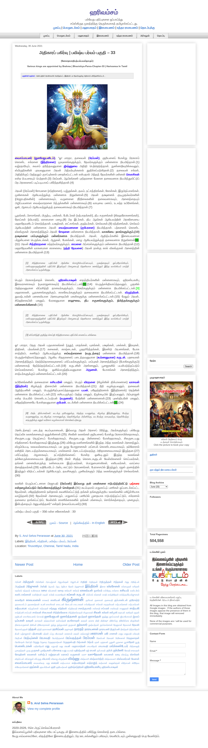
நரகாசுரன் (47, 629)
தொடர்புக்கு (147, 27)
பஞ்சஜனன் (25, 633)
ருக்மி (109, 650)
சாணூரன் (124, 608)
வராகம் (65, 654)
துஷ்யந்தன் (93, 625)
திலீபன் (33, 625)
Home (78, 564)
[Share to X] (90, 536)
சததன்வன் (109, 604)
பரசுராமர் (68, 633)
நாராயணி (104, 629)
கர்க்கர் (89, 594)
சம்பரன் (105, 608)
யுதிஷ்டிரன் (79, 650)
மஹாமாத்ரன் (79, 646)
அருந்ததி (20, 586)
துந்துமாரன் (62, 625)
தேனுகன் (117, 625)
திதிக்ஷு (104, 620)
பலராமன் (96, 633)
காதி (104, 594)
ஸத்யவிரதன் (78, 662)
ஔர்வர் (98, 590)
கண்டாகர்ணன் (23, 594)
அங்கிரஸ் (39, 582)
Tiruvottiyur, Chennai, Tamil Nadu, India (53, 546)
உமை (44, 590)
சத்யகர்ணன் (121, 604)
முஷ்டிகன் (45, 650)
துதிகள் (153, 454)
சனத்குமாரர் (84, 608)
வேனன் (135, 658)
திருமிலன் (134, 620)
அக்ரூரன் (28, 581)
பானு (120, 633)
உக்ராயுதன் (126, 586)
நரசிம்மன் (58, 629)
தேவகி (135, 624)
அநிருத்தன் (105, 581)
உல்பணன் (52, 590)
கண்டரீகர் (134, 590)
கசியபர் (124, 590)
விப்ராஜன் (29, 659)
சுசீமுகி (113, 612)
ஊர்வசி (68, 590)
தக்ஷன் (29, 620)
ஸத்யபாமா (65, 663)
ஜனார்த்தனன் (68, 616)
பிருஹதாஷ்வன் (55, 642)
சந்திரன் (42, 541)
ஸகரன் (55, 662)
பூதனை (119, 642)
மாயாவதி (103, 646)
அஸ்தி (43, 586)
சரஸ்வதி (114, 608)
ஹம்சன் (34, 667)
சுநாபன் (121, 612)
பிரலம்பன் (101, 638)
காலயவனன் (33, 600)
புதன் (96, 642)
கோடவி (68, 604)
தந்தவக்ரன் (49, 620)
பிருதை (43, 642)
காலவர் (45, 600)
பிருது (36, 642)
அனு (127, 582)
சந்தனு (53, 608)
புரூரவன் (104, 642)
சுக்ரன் (105, 612)
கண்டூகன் (37, 594)
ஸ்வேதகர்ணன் (22, 667)
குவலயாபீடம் (21, 604)
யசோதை (57, 650)
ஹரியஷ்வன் (61, 667)
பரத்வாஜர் (84, 633)
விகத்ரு (125, 654)
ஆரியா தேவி (67, 586)
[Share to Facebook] (93, 536)
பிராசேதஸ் (20, 642)
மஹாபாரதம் (89, 27)
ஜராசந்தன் (94, 616)
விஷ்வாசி (84, 659)
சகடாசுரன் (78, 604)
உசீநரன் (135, 586)
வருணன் (75, 654)
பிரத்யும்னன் (31, 638)
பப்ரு (52, 633)
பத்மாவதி (37, 633)
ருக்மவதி (101, 650)
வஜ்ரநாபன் (54, 654)
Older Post (131, 564)
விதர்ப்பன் (19, 659)
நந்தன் (32, 629)
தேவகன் (127, 625)
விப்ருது (37, 659)
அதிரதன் (93, 582)
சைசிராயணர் (29, 616)
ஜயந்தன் (82, 616)
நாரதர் (79, 629)
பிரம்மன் (72, 541)
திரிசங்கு (114, 620)
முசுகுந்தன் (20, 650)
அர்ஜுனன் (32, 586)
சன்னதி (96, 608)
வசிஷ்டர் (42, 654)
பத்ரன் (46, 633)
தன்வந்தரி (61, 620)
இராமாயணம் (107, 27)
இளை (103, 586)
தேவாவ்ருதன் (21, 629)
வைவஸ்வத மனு (42, 663)
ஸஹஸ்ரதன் (114, 663)
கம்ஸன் (71, 594)
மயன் (67, 646)
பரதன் (76, 633)
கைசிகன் (50, 604)
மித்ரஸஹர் (134, 646)
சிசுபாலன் (47, 612)
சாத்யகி (134, 608)
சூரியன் (18, 616)
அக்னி (18, 582)
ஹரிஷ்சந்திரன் (76, 666)
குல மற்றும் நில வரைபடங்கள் (163, 469)
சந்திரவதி (72, 608)
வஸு (84, 654)
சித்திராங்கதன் (75, 612)
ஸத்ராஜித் (92, 662)
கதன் (45, 594)
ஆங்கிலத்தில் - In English (89, 523)
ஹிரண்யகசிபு (92, 667)
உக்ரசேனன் (113, 586)
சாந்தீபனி (19, 612)
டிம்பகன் (20, 620)
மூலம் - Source (59, 523)
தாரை (91, 620)
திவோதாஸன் (43, 625)
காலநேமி (20, 600)
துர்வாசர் (82, 624)
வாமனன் (109, 654)
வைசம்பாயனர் (23, 663)
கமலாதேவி (60, 594)
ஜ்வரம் (136, 616)
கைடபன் (60, 604)
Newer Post (24, 564)
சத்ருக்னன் (33, 608)
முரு (28, 650)
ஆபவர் (51, 586)
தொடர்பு (161, 35)
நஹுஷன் (69, 629)
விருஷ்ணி (62, 659)
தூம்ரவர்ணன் (106, 625)
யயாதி (70, 650)
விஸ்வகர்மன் (123, 658)
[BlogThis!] (87, 536)
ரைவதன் (135, 650)
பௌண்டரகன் (23, 646)
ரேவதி (127, 650)
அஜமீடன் (74, 582)
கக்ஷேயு (107, 590)
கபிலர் (51, 594)
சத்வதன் (44, 608)
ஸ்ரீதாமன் (125, 663)
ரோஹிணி (20, 654)
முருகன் (35, 650)
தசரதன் (39, 620)
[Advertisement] (171, 93)
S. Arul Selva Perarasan (47, 703)
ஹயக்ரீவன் (45, 667)
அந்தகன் (118, 581)
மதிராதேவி (39, 646)
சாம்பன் (28, 612)
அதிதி (83, 581)
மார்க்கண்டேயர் (119, 646)
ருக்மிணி (118, 650)
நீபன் (17, 633)
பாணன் (113, 633)
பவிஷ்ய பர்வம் (57, 541)
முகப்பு (57, 27)
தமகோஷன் (73, 620)
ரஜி (87, 650)
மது (47, 646)
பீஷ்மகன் (81, 642)
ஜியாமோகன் (126, 616)
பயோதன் (59, 633)
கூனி (43, 604)
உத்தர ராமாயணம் (127, 27)
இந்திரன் (30, 541)
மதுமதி (54, 646)
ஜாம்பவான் (114, 616)
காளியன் (55, 600)
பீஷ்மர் (90, 642)
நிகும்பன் (115, 629)
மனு (61, 646)
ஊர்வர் (76, 590)
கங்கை (115, 590)
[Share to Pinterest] (96, 536)
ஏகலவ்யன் (86, 590)
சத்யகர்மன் (134, 604)
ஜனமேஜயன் (52, 616)
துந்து (53, 625)
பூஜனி (112, 642)
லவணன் (32, 654)
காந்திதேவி (113, 594)
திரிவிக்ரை (124, 620)
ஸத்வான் (103, 663)
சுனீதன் (129, 612)
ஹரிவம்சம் (104, 12)
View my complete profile (43, 708)
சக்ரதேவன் (89, 604)
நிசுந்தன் (125, 629)
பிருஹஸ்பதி (69, 642)
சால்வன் (36, 612)
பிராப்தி (29, 642)
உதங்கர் (18, 590)
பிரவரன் (110, 638)
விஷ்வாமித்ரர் (97, 658)
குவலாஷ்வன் (34, 604)
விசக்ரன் (134, 654)
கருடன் (81, 594)
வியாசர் (46, 658)
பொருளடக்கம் (71, 27)
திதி (97, 620)
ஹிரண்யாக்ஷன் (110, 666)
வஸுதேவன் (95, 654)
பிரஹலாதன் (132, 638)
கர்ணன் (97, 594)
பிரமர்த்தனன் (58, 638)
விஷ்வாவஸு (110, 659)
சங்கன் (99, 604)
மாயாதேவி (92, 646)
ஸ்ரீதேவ (135, 663)
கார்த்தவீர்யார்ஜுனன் (129, 594)
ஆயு (58, 586)
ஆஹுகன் (79, 586)
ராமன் (93, 650)
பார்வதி (136, 633)
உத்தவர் (26, 590)
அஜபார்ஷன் (63, 582)
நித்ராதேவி (134, 629)
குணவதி (108, 600)
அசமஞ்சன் (51, 582)
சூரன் (136, 612)
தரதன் (84, 620)
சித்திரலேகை (60, 612)
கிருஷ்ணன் (73, 599)
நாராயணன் (91, 629)
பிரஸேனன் (120, 638)
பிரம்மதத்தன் (73, 638)
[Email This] (83, 536)
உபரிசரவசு (35, 590)
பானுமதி (128, 633)
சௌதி (40, 616)
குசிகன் (89, 600)
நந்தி (39, 629)
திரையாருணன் (22, 625)
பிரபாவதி (44, 638)
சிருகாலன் (88, 612)
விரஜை (54, 659)
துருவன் (72, 625)
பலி (106, 633)
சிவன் (97, 612)
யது (64, 650)
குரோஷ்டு (134, 600)
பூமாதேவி (129, 642)
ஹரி (53, 666)
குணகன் (99, 600)
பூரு (137, 642)
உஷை (61, 590)
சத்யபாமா (21, 608)
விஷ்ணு (73, 659)
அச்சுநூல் (145, 35)
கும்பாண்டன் (121, 600)
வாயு (117, 654)
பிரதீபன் (18, 638)
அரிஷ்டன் (135, 582)
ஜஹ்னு (105, 616)
